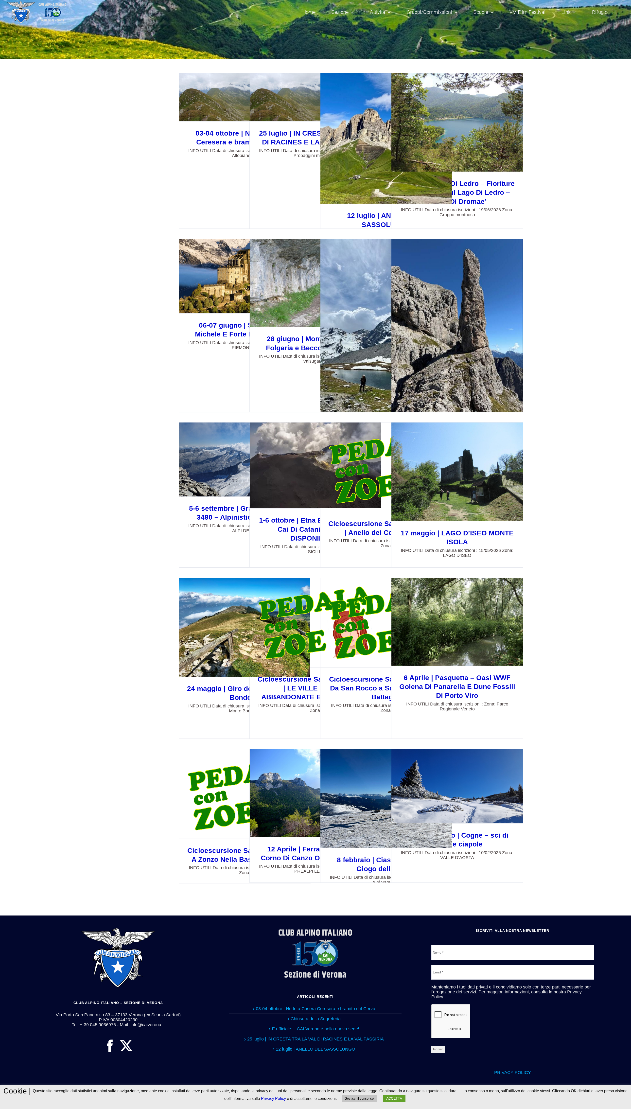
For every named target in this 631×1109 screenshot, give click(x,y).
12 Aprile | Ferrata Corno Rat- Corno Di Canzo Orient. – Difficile (315, 793)
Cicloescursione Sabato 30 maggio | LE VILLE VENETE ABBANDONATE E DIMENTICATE (315, 623)
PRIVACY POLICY (512, 1072)
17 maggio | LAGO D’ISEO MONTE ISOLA (457, 472)
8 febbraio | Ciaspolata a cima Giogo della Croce (386, 799)
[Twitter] (126, 1045)
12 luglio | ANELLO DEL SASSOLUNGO (386, 138)
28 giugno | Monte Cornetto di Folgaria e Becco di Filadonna (315, 283)
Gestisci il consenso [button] (359, 1098)
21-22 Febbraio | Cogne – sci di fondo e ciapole (457, 786)
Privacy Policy (273, 1098)
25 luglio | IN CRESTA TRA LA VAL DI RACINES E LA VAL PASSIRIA (315, 97)
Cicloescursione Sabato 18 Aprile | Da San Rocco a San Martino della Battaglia (386, 623)
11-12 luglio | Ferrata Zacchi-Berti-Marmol (457, 327)
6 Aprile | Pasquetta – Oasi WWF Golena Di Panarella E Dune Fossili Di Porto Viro (457, 622)
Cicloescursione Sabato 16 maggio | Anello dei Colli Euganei (386, 467)
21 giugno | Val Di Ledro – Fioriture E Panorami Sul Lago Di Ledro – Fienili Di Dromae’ (457, 122)
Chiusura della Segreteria (316, 1018)
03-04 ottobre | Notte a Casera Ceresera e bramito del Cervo (245, 97)
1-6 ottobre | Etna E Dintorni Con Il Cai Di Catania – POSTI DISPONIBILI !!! (315, 465)
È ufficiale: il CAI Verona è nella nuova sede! (315, 1028)
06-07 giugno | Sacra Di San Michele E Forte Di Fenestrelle (245, 276)
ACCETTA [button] (394, 1098)
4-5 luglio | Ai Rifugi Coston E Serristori (386, 355)
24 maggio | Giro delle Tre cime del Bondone (245, 627)
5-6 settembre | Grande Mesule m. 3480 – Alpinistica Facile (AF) (245, 460)
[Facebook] (110, 1045)
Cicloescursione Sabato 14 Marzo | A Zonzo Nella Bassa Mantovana (245, 794)
